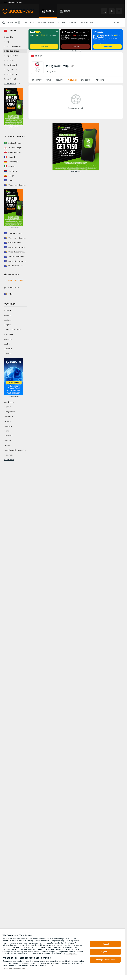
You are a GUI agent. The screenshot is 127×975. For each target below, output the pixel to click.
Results (60, 80)
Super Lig (8, 37)
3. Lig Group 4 (10, 74)
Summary (37, 80)
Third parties (71, 954)
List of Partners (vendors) (13, 968)
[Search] (104, 11)
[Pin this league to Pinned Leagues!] (72, 65)
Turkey (38, 56)
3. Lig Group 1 (10, 60)
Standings (86, 80)
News (48, 80)
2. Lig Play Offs (11, 55)
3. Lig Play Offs (11, 79)
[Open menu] (119, 11)
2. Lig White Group (12, 46)
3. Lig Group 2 (10, 65)
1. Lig (6, 41)
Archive (100, 80)
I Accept (105, 944)
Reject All (105, 952)
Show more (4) (10, 83)
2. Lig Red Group (11, 51)
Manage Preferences (105, 960)
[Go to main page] (19, 11)
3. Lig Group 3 (10, 69)
